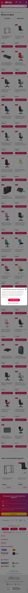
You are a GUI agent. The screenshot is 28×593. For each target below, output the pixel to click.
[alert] (14, 296)
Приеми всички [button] (14, 300)
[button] (14, 303)
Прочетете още (5, 297)
